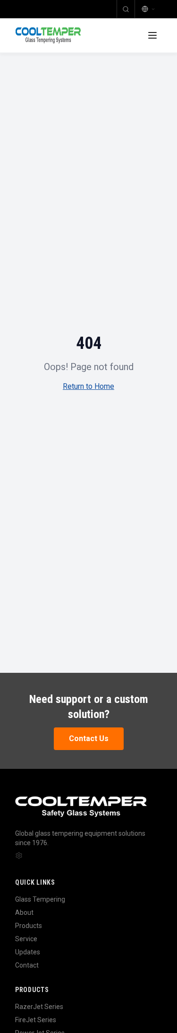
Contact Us (89, 738)
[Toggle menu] (152, 35)
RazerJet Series (39, 1006)
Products (28, 925)
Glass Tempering (40, 899)
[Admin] (19, 855)
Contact (27, 965)
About (24, 912)
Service (26, 939)
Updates (27, 952)
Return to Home (88, 386)
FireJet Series (35, 1020)
